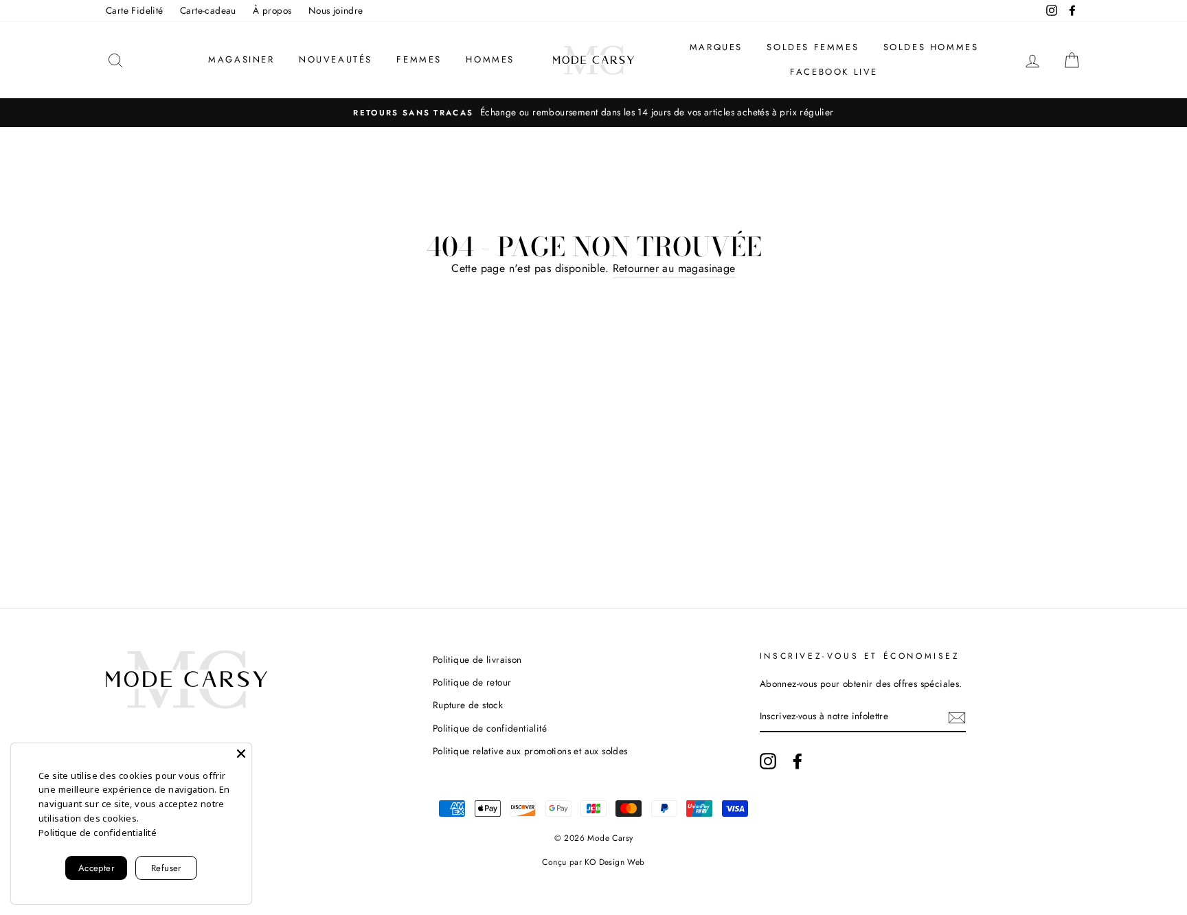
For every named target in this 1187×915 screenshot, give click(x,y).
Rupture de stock (468, 705)
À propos (272, 10)
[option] (593, 112)
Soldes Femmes (813, 47)
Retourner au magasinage (674, 268)
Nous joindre (335, 10)
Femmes (419, 59)
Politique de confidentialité (490, 728)
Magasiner (241, 59)
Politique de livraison (477, 659)
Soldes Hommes (931, 47)
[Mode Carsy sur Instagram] (768, 761)
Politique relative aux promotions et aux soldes (530, 751)
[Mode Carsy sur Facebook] (797, 761)
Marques (716, 47)
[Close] (241, 753)
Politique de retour (472, 682)
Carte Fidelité (134, 10)
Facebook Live (834, 71)
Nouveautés (335, 59)
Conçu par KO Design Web (593, 862)
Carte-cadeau (208, 10)
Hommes (490, 59)
